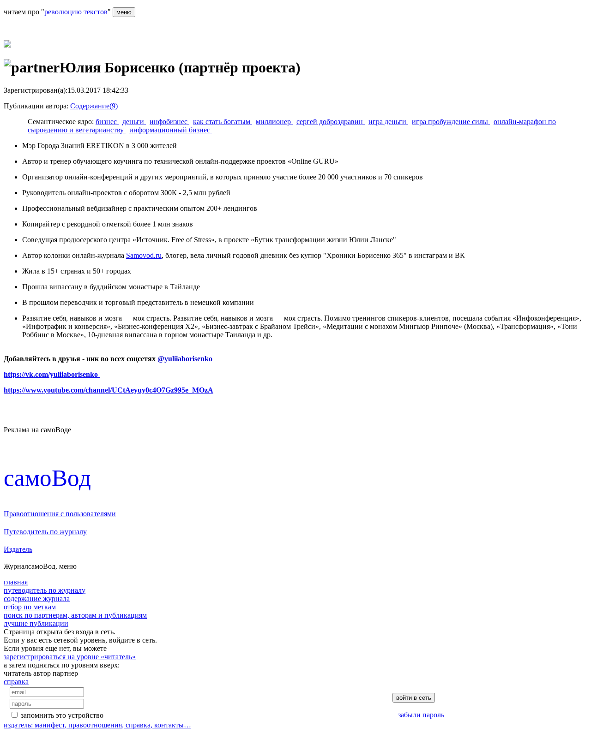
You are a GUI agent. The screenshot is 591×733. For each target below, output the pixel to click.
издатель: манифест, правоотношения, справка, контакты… (97, 725)
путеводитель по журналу (44, 590)
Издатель (18, 549)
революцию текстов (76, 12)
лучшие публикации (36, 623)
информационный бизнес (170, 130)
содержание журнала (37, 598)
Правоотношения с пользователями (60, 514)
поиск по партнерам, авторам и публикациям (75, 615)
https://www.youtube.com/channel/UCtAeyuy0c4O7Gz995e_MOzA (108, 390)
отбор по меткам (30, 607)
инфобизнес (169, 121)
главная (16, 582)
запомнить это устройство (62, 715)
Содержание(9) (94, 106)
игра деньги (388, 121)
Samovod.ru (144, 255)
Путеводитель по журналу (45, 532)
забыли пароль (421, 715)
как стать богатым (222, 121)
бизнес (107, 121)
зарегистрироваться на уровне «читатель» (70, 657)
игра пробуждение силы (451, 121)
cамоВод (47, 478)
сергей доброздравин (330, 121)
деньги (134, 121)
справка (16, 681)
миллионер (274, 121)
